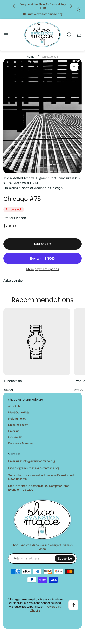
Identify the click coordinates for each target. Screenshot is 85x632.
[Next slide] (70, 6)
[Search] (69, 34)
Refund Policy (17, 418)
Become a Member (20, 443)
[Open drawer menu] (6, 34)
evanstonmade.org (47, 468)
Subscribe (65, 558)
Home (30, 56)
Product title (13, 381)
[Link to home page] (42, 519)
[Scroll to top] (73, 605)
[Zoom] (74, 67)
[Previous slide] (14, 6)
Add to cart (42, 244)
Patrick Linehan (14, 218)
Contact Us (15, 437)
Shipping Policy (18, 424)
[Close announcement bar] (79, 9)
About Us (14, 406)
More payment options (42, 269)
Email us (13, 431)
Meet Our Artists (18, 412)
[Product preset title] (36, 341)
